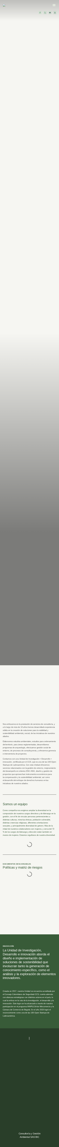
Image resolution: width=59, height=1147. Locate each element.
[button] (54, 5)
